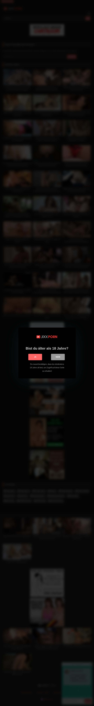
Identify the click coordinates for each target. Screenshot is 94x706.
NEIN (58, 357)
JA (35, 357)
